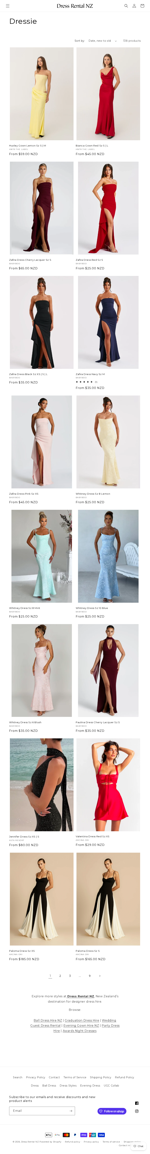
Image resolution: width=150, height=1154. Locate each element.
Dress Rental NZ (30, 1141)
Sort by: (80, 40)
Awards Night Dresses (80, 1031)
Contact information (130, 1145)
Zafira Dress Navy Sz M (90, 374)
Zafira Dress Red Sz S (89, 259)
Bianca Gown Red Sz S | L (92, 145)
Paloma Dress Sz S (88, 950)
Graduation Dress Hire (82, 1020)
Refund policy (72, 1141)
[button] (8, 6)
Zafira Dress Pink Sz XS (24, 493)
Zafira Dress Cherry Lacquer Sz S (30, 259)
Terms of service (111, 1141)
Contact (54, 1077)
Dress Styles (68, 1085)
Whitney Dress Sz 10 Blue (92, 608)
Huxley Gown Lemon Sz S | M (27, 145)
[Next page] (100, 976)
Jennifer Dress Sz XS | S (24, 836)
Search (17, 1077)
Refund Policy (124, 1077)
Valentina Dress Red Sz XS (93, 836)
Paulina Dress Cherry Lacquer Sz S (98, 722)
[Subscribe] (71, 1111)
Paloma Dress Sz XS (22, 950)
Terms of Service (75, 1077)
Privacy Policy (35, 1077)
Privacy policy (91, 1141)
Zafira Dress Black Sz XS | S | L (28, 374)
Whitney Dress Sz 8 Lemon (93, 493)
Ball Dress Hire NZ (48, 1020)
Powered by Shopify (50, 1141)
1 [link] (50, 976)
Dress (35, 1085)
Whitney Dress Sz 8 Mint (24, 608)
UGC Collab (111, 1085)
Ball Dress (49, 1085)
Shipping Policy (100, 1077)
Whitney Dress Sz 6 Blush (25, 722)
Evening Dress (90, 1085)
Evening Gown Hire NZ (81, 1025)
